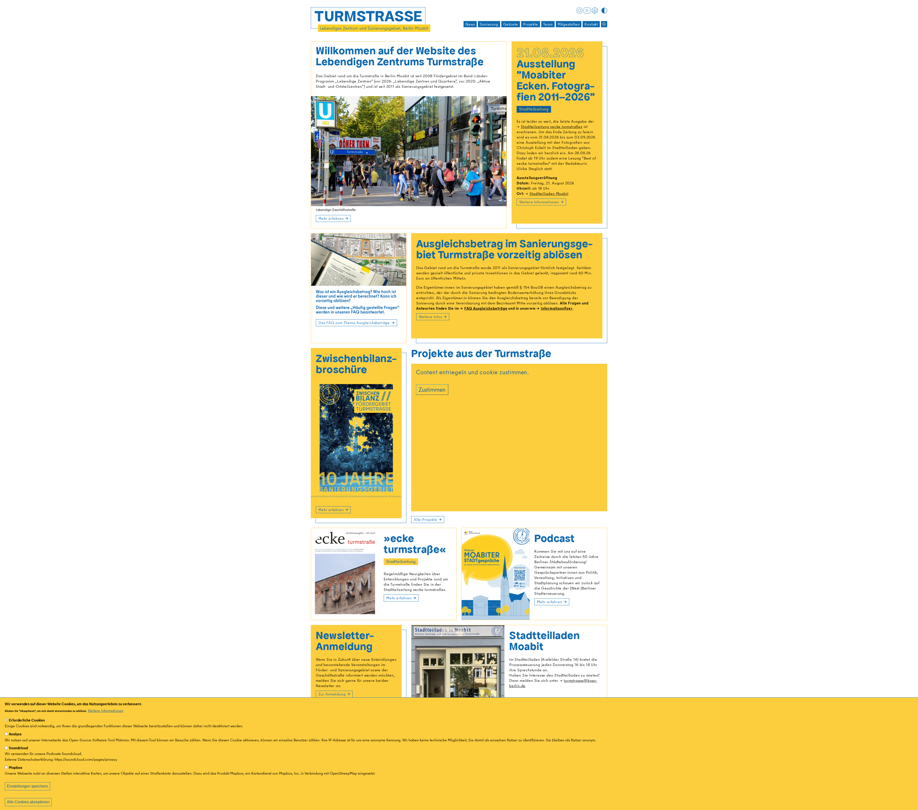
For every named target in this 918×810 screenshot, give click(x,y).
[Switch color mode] (604, 10)
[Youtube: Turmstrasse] (587, 10)
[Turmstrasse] (370, 19)
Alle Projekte (425, 519)
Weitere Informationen (105, 710)
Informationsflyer (556, 308)
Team (548, 24)
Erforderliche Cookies (27, 720)
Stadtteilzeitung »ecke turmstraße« (552, 126)
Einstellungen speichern (27, 786)
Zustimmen (432, 389)
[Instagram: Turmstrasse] (579, 10)
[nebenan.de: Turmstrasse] (595, 10)
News (470, 24)
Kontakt (591, 24)
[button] (401, 199)
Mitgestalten (569, 24)
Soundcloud (18, 747)
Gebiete (510, 24)
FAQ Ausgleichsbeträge (485, 308)
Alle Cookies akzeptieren (28, 802)
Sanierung (489, 24)
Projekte (530, 24)
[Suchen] (604, 24)
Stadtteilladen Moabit (549, 193)
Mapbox (15, 767)
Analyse (15, 734)
